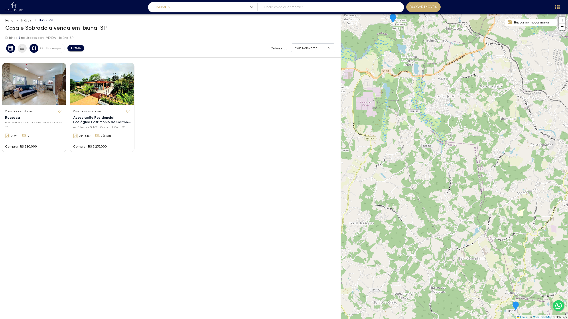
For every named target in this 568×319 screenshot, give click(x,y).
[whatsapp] (558, 305)
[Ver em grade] (10, 48)
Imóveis (26, 20)
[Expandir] (251, 7)
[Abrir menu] (557, 7)
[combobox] (205, 7)
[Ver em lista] (22, 48)
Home (9, 20)
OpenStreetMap (542, 317)
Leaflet (523, 317)
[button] (393, 18)
